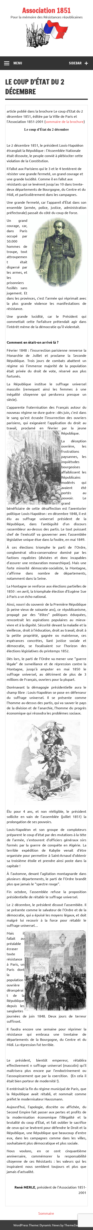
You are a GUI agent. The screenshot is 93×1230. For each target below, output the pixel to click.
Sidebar (75, 63)
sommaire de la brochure (64, 121)
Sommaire (46, 1213)
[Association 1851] (46, 48)
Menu (17, 63)
